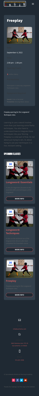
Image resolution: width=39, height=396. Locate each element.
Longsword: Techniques (13, 231)
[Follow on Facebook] (17, 380)
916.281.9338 (19, 360)
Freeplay (11, 280)
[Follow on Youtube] (25, 380)
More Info (19, 199)
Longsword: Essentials (19, 182)
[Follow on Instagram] (13, 380)
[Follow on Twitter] (21, 380)
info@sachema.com (19, 329)
